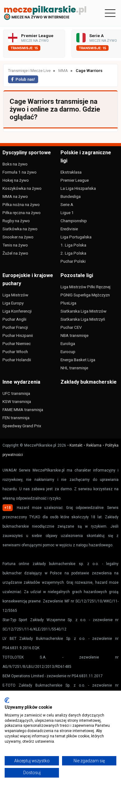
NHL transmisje (74, 367)
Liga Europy (13, 302)
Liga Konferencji (17, 311)
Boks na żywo (15, 163)
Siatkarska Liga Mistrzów (83, 311)
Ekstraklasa (71, 172)
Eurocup (67, 351)
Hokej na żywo (15, 180)
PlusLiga (68, 302)
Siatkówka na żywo (20, 228)
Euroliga (67, 343)
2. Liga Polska (73, 253)
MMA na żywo (15, 196)
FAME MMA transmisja (22, 409)
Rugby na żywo (16, 220)
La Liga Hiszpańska (78, 188)
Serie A (66, 204)
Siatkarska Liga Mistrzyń (82, 319)
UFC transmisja (16, 393)
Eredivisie (69, 228)
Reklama (93, 445)
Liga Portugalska (76, 236)
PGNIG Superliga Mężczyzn (85, 294)
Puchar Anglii (14, 319)
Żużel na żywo (15, 253)
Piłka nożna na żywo (21, 204)
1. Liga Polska (73, 244)
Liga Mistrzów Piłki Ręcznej (85, 286)
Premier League (74, 180)
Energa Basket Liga (77, 359)
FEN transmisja (15, 417)
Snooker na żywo (18, 236)
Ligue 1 (67, 212)
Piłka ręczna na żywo (21, 212)
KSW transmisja (16, 401)
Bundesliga (70, 196)
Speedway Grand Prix (21, 425)
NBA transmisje (74, 335)
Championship (73, 220)
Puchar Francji (15, 327)
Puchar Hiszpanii (17, 335)
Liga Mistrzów (15, 294)
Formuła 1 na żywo (19, 172)
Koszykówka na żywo (22, 188)
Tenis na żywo (15, 244)
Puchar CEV (71, 327)
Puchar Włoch (15, 351)
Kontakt (76, 445)
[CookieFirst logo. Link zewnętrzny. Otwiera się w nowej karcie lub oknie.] (7, 700)
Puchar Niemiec (16, 343)
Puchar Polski (73, 261)
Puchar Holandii (16, 359)
